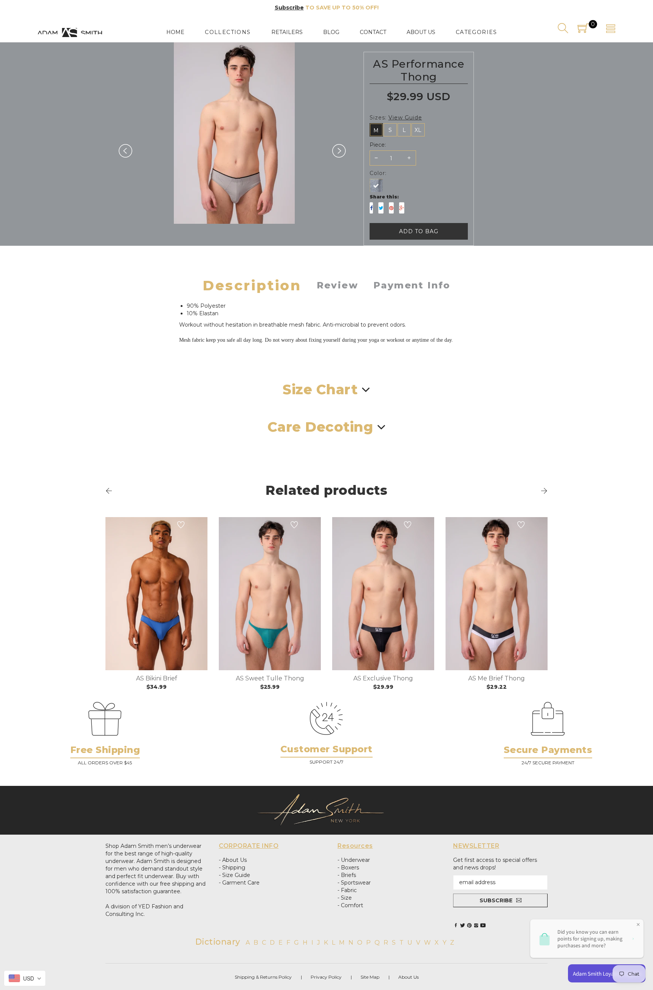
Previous (125, 151)
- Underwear (353, 860)
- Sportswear (354, 882)
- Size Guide (234, 875)
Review (337, 285)
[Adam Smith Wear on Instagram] (476, 925)
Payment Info (411, 285)
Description (252, 285)
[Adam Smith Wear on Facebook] (455, 925)
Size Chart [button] (320, 389)
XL (418, 130)
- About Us (233, 860)
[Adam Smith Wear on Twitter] (462, 925)
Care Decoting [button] (320, 427)
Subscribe (289, 7)
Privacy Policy (326, 977)
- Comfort (350, 905)
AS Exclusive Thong (383, 678)
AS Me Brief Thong (496, 678)
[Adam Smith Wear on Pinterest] (469, 925)
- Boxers (348, 867)
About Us (408, 977)
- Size (344, 897)
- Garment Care (239, 882)
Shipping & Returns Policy (263, 977)
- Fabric (347, 890)
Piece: (378, 144)
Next (339, 151)
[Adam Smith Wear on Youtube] (483, 925)
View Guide (405, 117)
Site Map (370, 977)
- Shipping (232, 867)
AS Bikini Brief (156, 678)
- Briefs (346, 875)
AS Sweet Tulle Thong (270, 678)
